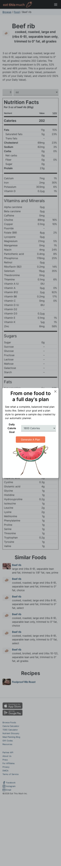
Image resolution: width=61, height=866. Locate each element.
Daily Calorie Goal (12, 428)
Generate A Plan (30, 439)
